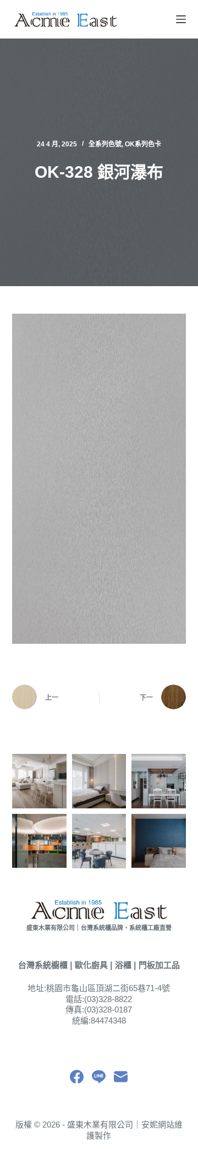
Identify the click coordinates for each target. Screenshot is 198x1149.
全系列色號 (105, 144)
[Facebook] (77, 1077)
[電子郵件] (121, 1077)
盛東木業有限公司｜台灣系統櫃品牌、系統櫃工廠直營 (99, 927)
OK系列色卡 (143, 144)
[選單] (181, 19)
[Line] (99, 1077)
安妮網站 (157, 1124)
